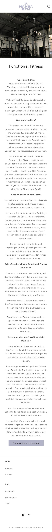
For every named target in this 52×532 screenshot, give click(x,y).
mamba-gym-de (21, 527)
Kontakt (9, 468)
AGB (7, 503)
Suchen (8, 474)
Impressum (10, 491)
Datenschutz (11, 497)
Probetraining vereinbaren (26, 443)
